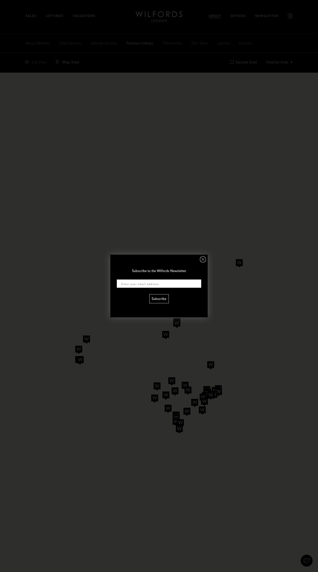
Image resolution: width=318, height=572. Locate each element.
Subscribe (159, 299)
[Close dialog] (203, 259)
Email (121, 276)
